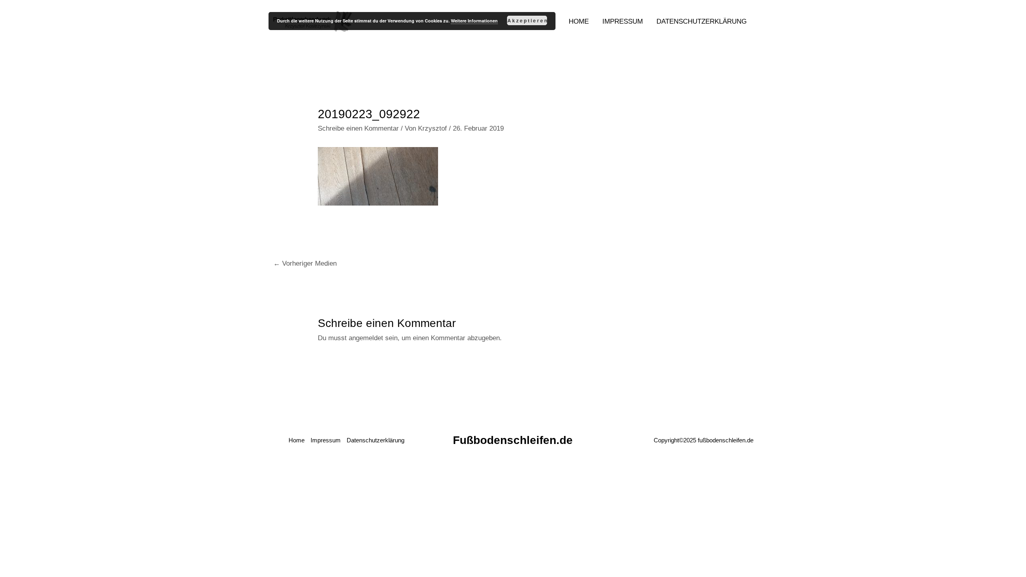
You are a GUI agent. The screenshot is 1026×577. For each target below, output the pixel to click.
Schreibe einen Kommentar (358, 128)
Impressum (326, 440)
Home (297, 440)
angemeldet (366, 338)
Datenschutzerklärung (375, 440)
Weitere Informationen (474, 21)
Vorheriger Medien (305, 263)
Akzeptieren (527, 20)
